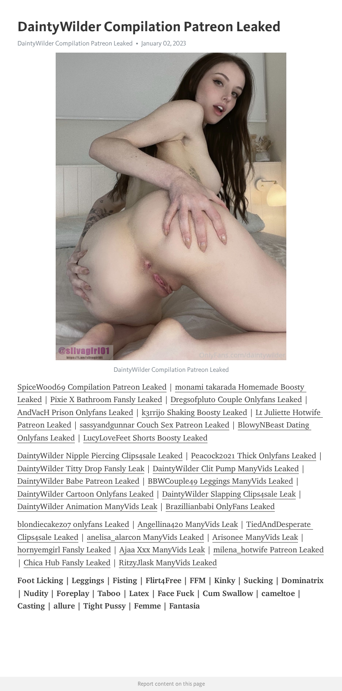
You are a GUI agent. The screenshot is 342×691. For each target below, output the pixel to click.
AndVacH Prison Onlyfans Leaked (75, 412)
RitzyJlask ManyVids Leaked (168, 563)
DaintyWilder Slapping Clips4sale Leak (229, 494)
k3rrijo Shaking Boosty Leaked (194, 412)
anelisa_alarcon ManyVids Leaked (145, 537)
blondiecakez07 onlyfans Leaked (73, 524)
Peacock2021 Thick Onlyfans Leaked (253, 456)
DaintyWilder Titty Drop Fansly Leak (80, 468)
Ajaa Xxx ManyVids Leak (162, 550)
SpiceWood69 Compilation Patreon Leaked (92, 387)
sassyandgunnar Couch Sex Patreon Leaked (154, 425)
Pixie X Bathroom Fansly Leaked (106, 399)
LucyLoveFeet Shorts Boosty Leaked (145, 438)
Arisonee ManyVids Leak (255, 537)
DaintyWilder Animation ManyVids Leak (87, 506)
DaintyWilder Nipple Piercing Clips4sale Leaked (100, 456)
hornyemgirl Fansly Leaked (64, 550)
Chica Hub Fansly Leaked (67, 563)
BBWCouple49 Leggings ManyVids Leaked (220, 481)
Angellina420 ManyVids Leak (188, 524)
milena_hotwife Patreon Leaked (268, 550)
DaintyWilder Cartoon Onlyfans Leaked (85, 494)
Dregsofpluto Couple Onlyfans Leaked (236, 399)
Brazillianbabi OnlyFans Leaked (220, 506)
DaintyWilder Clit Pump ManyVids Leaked (226, 468)
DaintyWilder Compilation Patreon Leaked (75, 43)
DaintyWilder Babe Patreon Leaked (78, 481)
